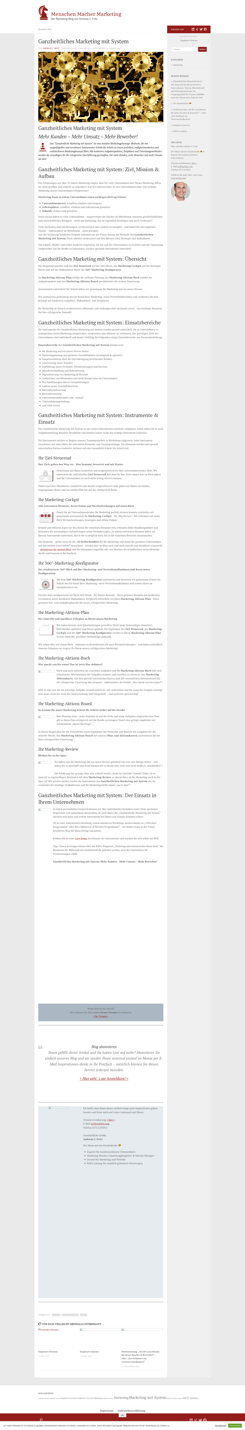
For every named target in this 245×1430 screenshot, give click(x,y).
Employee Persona (47, 1351)
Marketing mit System (70, 1315)
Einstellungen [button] (220, 1426)
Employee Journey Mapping (89, 1398)
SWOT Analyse (190, 1397)
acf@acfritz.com (100, 1123)
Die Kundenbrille (181, 103)
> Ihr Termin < (101, 1016)
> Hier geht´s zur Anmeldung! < (104, 1078)
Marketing (45, 29)
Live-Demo (81, 838)
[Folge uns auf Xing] (197, 29)
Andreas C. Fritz (51, 48)
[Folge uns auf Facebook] (205, 29)
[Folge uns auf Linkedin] (192, 29)
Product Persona (177, 1398)
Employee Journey (89, 1351)
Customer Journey (43, 1398)
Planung (84, 1315)
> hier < (111, 1119)
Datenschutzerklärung (131, 1410)
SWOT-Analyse (180, 131)
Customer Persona (54, 1398)
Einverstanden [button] (235, 1426)
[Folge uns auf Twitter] (201, 29)
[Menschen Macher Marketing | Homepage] (83, 12)
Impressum (106, 1410)
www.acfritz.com (178, 178)
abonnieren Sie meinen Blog (55, 549)
